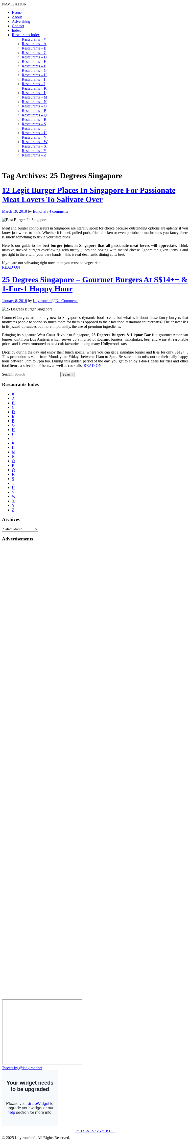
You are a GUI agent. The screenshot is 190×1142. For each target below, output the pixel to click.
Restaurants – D (34, 57)
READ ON (11, 267)
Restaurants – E (34, 61)
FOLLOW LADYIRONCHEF (95, 1131)
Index (16, 30)
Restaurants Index (26, 35)
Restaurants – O (34, 106)
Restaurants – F (34, 66)
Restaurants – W (35, 142)
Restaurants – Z (34, 155)
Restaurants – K (34, 88)
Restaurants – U (34, 133)
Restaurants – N (34, 102)
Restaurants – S (34, 124)
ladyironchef (42, 301)
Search (7, 374)
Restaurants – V (34, 137)
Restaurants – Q (34, 115)
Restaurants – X (34, 146)
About (17, 17)
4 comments (58, 211)
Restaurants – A (34, 44)
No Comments (66, 301)
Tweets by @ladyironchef (22, 1068)
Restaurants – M (34, 97)
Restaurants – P (34, 110)
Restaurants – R (34, 119)
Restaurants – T (34, 128)
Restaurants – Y (34, 151)
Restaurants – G (34, 70)
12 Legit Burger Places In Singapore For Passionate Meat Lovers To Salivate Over (88, 195)
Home (17, 12)
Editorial (39, 211)
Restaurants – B (34, 48)
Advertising (21, 21)
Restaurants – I (33, 79)
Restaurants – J (33, 84)
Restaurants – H (34, 75)
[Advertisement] (22, 620)
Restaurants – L (34, 93)
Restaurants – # (34, 39)
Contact (18, 26)
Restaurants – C (34, 53)
